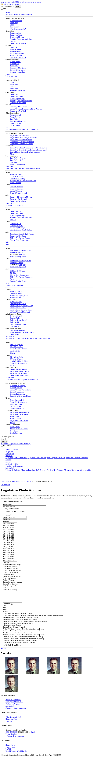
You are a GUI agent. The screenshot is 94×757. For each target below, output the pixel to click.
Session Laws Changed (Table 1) (22, 310)
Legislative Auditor (17, 392)
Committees (10, 203)
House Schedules (16, 174)
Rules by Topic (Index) (18, 320)
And (8, 512)
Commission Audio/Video (19, 375)
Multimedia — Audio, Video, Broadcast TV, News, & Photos (28, 339)
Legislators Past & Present (19, 414)
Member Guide (15, 406)
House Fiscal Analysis (18, 386)
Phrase (22, 512)
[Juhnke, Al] (14, 519)
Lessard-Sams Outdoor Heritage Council (25, 152)
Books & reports (16, 433)
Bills (7, 242)
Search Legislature (7, 6)
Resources (19, 466)
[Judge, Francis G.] (14, 517)
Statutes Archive (16, 298)
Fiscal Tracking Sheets (18, 256)
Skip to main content (8, 2)
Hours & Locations (28, 470)
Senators (13, 82)
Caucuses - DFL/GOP (18, 58)
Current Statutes (16, 293)
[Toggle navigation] (2, 9)
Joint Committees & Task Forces (22, 234)
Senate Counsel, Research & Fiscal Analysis (26, 109)
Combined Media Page (18, 369)
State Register (15, 326)
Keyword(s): (7, 504)
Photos (12, 353)
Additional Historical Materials (77, 458)
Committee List (15, 33)
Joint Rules (14, 66)
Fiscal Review (15, 427)
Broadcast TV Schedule (18, 199)
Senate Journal (15, 115)
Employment (14, 27)
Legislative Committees (14, 205)
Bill (20, 254)
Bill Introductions (16, 252)
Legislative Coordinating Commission (23, 138)
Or (15, 512)
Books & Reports (12, 450)
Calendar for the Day (17, 179)
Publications (10, 377)
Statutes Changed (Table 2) (20, 312)
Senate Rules (14, 117)
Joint (7, 127)
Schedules (9, 166)
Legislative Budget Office (19, 135)
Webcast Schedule (16, 347)
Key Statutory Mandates (62, 470)
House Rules (14, 64)
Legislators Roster (16, 404)
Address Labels (15, 123)
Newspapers (10, 454)
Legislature (10, 458)
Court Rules (14, 334)
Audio (21, 345)
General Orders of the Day (19, 193)
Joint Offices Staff (16, 160)
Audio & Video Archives (19, 349)
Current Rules (15, 318)
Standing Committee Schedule (21, 39)
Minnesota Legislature (12, 4)
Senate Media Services (18, 363)
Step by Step (10, 466)
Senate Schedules (16, 187)
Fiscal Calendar (15, 183)
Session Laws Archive (18, 308)
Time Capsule (52, 458)
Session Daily (15, 351)
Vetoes (12, 279)
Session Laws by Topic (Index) (21, 306)
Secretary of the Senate (18, 107)
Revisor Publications (17, 394)
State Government (20, 458)
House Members (16, 21)
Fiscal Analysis (15, 49)
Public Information (17, 53)
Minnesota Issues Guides (19, 429)
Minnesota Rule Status (18, 324)
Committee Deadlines (18, 43)
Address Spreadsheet (17, 72)
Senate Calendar (16, 191)
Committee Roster (16, 35)
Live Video (14, 345)
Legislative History (12, 464)
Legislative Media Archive (19, 371)
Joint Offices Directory (18, 158)
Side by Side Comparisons (19, 240)
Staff (12, 25)
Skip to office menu (23, 2)
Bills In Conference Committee (21, 238)
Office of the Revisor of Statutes (21, 144)
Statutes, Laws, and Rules (15, 285)
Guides (8, 460)
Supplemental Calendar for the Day (23, 181)
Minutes (13, 41)
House (8, 12)
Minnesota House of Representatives (19, 14)
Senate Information (17, 408)
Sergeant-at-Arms (16, 56)
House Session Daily (17, 400)
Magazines (9, 452)
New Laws (14, 431)
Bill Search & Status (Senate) (20, 261)
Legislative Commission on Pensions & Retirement (28, 150)
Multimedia (10, 336)
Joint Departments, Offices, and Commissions (22, 129)
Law (7, 283)
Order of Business (16, 177)
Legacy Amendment (17, 164)
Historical (9, 456)
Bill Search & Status (17, 271)
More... (12, 154)
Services (50, 470)
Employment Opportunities (81, 470)
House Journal (15, 62)
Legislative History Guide (19, 412)
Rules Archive (15, 322)
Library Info (10, 468)
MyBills (13, 273)
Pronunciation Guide (17, 70)
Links (8, 462)
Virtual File (61, 458)
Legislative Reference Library (21, 140)
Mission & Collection (13, 470)
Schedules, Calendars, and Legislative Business (23, 168)
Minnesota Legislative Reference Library (15, 444)
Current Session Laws (18, 281)
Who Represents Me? (18, 29)
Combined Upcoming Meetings (21, 197)
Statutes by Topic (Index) (19, 295)
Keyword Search (16, 291)
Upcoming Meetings (17, 37)
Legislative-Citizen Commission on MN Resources (28, 148)
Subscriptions (15, 125)
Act (24, 254)
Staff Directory (41, 470)
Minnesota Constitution (18, 330)
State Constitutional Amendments (22, 332)
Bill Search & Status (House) (20, 250)
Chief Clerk (14, 47)
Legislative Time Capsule (19, 421)
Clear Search (5, 485)
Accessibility (14, 162)
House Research (16, 51)
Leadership (14, 23)
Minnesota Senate (12, 76)
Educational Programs (18, 68)
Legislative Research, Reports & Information (22, 380)
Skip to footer (36, 2)
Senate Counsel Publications (20, 390)
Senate (8, 74)
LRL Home (5, 481)
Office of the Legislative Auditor (22, 142)
